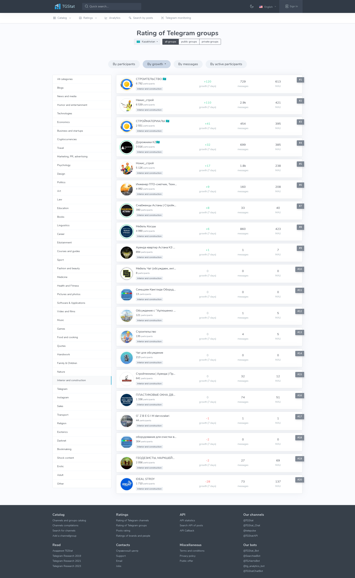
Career (61, 234)
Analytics (114, 18)
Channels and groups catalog (69, 520)
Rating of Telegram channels (132, 520)
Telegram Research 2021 (67, 561)
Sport (60, 260)
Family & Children (67, 363)
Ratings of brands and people (133, 536)
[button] (268, 6)
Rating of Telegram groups (131, 525)
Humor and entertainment (72, 105)
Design (61, 174)
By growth (155, 64)
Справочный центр (127, 551)
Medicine (62, 277)
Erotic (60, 466)
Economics (63, 122)
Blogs (60, 88)
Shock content (65, 458)
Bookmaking (64, 449)
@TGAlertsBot (251, 561)
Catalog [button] (63, 18)
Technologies (64, 113)
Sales (60, 406)
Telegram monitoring (178, 18)
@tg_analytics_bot (254, 566)
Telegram (62, 389)
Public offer (186, 561)
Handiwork (63, 354)
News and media (66, 96)
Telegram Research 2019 (67, 556)
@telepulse (249, 530)
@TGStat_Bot (251, 551)
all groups (170, 41)
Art (59, 191)
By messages (188, 64)
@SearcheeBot (251, 556)
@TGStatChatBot (253, 571)
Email (119, 561)
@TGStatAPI (250, 536)
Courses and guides (68, 251)
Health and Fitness (68, 286)
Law (59, 199)
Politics (61, 182)
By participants (124, 64)
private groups (210, 41)
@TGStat (248, 520)
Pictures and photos (68, 294)
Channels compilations (65, 525)
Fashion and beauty (68, 268)
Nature (61, 372)
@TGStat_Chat (251, 525)
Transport (62, 415)
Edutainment (64, 242)
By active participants (226, 64)
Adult (60, 475)
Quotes (61, 346)
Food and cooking (67, 337)
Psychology (63, 165)
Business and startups (70, 131)
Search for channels (64, 530)
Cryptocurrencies (67, 139)
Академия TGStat (63, 551)
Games (61, 329)
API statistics (187, 520)
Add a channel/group (64, 536)
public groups (189, 41)
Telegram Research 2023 (67, 566)
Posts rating (123, 530)
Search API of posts (191, 525)
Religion (61, 423)
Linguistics (63, 225)
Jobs (118, 566)
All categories (65, 79)
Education (63, 208)
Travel (60, 148)
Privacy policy (187, 556)
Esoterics (62, 432)
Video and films (66, 311)
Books (60, 217)
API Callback (187, 530)
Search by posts (143, 18)
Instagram (63, 397)
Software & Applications (71, 303)
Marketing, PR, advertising (72, 156)
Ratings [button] (88, 18)
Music (60, 320)
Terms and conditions (192, 551)
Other (60, 483)
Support (121, 556)
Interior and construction (71, 380)
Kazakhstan (148, 41)
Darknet (61, 440)
